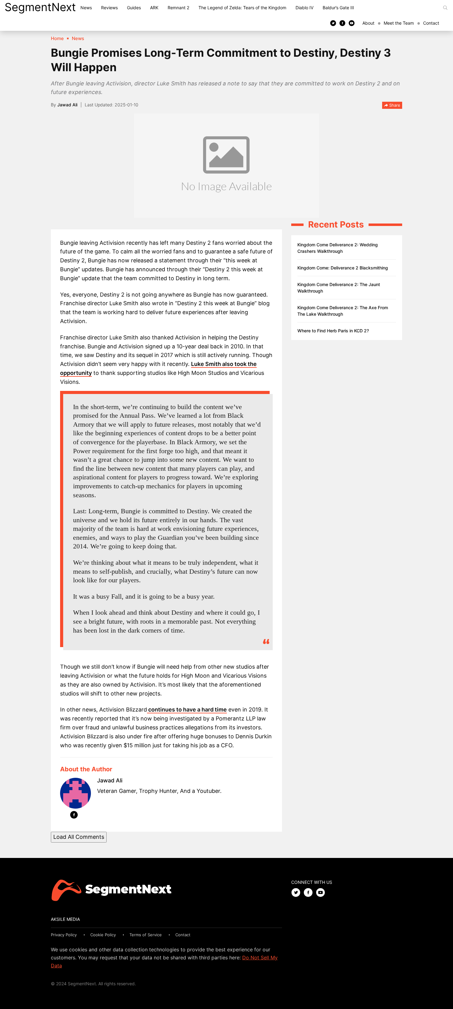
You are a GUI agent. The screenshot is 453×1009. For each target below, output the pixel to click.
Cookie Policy (103, 934)
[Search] (445, 7)
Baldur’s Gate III (338, 7)
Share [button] (394, 105)
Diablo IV (304, 7)
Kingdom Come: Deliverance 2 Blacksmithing (342, 267)
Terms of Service (145, 934)
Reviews (109, 7)
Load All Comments (78, 837)
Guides (134, 7)
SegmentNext (40, 7)
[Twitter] (333, 22)
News (86, 7)
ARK (154, 7)
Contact (431, 23)
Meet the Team (399, 23)
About (368, 23)
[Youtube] (352, 22)
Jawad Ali (67, 104)
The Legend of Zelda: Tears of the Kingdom (242, 7)
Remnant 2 (178, 7)
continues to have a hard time (187, 709)
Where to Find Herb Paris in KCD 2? (333, 330)
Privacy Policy (64, 934)
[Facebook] (342, 22)
